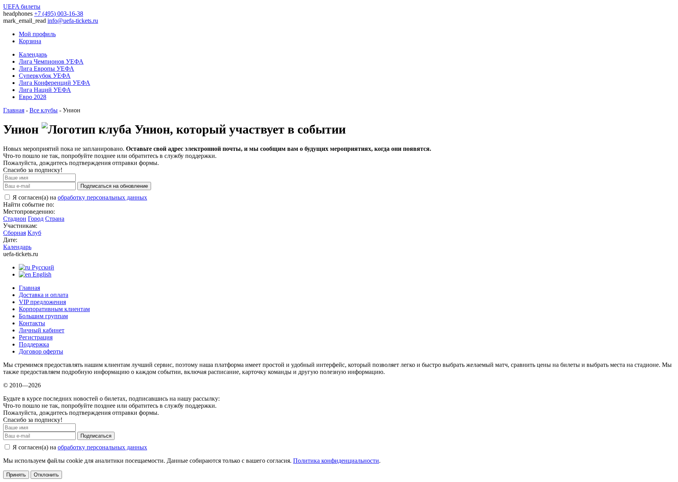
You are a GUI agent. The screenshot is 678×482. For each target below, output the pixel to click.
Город (36, 218)
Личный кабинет (41, 330)
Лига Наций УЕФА (45, 89)
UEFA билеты (21, 6)
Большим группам (43, 316)
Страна (54, 218)
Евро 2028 (32, 96)
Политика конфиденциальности (336, 460)
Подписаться (95, 436)
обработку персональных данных (102, 197)
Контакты (32, 323)
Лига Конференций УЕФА (54, 82)
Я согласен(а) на (79, 197)
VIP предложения (42, 302)
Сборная (14, 232)
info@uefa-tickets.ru (72, 20)
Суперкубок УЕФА (45, 75)
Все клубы (43, 110)
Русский (42, 267)
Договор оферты (41, 351)
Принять (16, 475)
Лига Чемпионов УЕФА (51, 61)
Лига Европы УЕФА (46, 68)
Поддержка (34, 344)
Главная (13, 110)
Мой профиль (37, 34)
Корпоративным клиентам (54, 309)
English (41, 274)
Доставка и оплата (43, 294)
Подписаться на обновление (114, 186)
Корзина (30, 41)
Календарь (33, 54)
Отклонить (46, 475)
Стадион (14, 218)
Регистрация (36, 337)
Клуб (34, 232)
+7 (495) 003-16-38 (58, 13)
